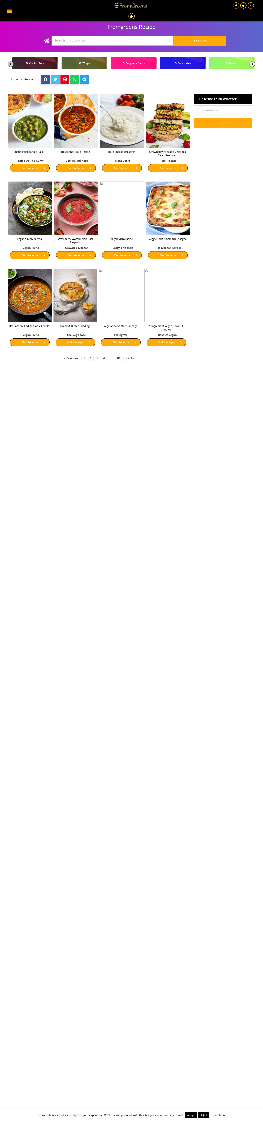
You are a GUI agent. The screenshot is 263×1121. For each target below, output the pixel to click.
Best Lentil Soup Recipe (75, 151)
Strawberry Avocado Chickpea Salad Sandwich (167, 153)
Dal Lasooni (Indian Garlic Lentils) (29, 326)
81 (118, 358)
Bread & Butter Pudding (75, 326)
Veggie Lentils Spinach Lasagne (168, 239)
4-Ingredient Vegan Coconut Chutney (166, 327)
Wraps (85, 63)
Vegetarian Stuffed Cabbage (120, 326)
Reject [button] (204, 1115)
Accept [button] (190, 1115)
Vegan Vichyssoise (121, 239)
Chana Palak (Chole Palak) (29, 151)
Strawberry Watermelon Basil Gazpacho (75, 240)
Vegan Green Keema (29, 239)
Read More (219, 1115)
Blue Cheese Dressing (121, 151)
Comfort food (36, 63)
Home (14, 79)
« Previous (71, 358)
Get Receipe (30, 168)
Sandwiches (184, 63)
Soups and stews (135, 63)
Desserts (233, 63)
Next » (129, 358)
